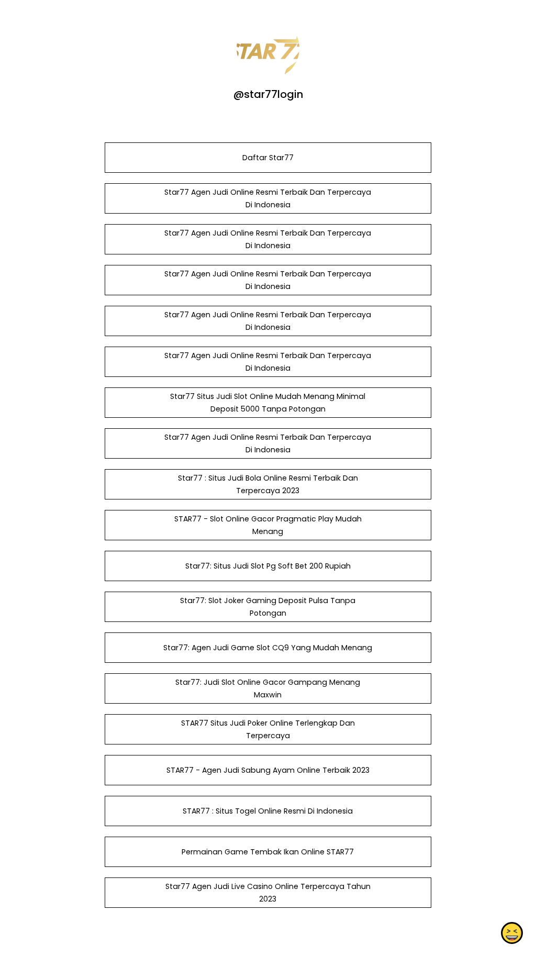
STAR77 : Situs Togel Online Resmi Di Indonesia (268, 811)
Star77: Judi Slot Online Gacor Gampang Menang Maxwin (267, 688)
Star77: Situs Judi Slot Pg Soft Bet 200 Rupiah (268, 566)
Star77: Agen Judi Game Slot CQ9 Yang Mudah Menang (267, 647)
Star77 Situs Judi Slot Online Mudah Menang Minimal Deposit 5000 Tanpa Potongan (267, 402)
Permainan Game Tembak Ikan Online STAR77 (268, 852)
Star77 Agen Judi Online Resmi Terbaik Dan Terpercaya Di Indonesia (267, 198)
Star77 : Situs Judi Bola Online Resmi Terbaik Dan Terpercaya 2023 (268, 484)
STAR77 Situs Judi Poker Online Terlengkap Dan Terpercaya (268, 729)
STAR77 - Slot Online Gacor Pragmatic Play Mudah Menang (268, 525)
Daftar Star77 (268, 157)
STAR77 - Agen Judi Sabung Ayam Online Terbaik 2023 (268, 770)
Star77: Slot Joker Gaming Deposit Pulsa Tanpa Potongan (267, 606)
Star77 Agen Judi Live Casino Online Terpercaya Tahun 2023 (268, 892)
